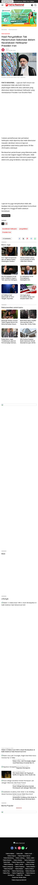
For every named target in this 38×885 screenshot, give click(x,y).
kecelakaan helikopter (9, 229)
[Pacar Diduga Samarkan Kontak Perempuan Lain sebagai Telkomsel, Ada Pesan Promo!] (19, 782)
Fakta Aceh (28, 853)
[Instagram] (19, 848)
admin (7, 49)
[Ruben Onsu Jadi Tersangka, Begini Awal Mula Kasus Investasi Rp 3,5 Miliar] (19, 757)
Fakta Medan (18, 860)
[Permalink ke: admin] (3, 49)
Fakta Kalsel (30, 862)
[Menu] (2, 5)
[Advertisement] (19, 115)
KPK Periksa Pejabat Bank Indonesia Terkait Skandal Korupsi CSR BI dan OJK (27, 341)
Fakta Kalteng (8, 864)
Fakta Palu (6, 871)
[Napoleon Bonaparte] (8, 767)
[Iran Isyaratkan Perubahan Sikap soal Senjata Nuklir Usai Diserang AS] (28, 288)
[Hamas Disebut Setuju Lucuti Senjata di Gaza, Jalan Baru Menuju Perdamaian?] (28, 251)
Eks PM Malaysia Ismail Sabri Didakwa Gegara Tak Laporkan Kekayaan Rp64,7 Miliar (9, 278)
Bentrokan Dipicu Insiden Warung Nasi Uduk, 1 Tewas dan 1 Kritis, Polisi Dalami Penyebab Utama (28, 322)
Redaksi (27, 875)
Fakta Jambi (19, 864)
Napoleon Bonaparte (23, 768)
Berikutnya (6, 215)
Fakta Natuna (30, 873)
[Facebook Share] (19, 238)
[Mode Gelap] (32, 5)
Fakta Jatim (30, 858)
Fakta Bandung (9, 858)
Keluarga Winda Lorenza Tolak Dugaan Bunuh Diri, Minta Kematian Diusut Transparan (9, 322)
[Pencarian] (35, 5)
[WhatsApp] (22, 848)
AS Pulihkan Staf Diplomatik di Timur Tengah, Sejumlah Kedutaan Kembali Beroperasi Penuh (7, 297)
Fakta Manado (30, 871)
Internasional (5, 33)
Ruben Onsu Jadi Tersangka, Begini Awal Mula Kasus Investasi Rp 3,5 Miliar (24, 762)
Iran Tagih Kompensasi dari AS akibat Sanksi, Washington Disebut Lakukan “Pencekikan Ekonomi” (8, 259)
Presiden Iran (6, 232)
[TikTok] (26, 848)
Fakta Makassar (29, 860)
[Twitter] (15, 848)
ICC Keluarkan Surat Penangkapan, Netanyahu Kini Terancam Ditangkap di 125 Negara (27, 278)
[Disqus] (19, 376)
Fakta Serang (29, 864)
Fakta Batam (7, 860)
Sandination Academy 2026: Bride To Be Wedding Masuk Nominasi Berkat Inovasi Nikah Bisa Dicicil (25, 798)
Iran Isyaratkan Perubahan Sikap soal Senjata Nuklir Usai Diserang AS (27, 297)
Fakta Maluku (30, 866)
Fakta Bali (6, 862)
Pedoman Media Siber (19, 877)
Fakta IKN (19, 853)
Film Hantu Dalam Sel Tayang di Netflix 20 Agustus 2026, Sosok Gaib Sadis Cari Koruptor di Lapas (24, 774)
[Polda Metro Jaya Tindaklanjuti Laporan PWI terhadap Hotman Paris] (9, 332)
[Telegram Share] (31, 238)
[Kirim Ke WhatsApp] (35, 238)
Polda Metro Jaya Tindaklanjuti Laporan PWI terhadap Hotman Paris (8, 341)
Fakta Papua (12, 856)
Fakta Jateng (20, 858)
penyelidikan (23, 229)
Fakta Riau (6, 873)
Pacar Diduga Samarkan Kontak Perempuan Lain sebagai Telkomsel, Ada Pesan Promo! (24, 787)
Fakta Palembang (17, 871)
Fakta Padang (19, 866)
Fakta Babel (19, 869)
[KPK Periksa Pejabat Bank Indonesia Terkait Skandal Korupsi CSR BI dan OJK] (28, 332)
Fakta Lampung (8, 866)
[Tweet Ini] (23, 238)
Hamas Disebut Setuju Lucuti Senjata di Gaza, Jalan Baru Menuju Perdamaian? (27, 259)
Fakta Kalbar (10, 853)
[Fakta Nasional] (15, 5)
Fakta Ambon (29, 869)
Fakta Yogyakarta (18, 873)
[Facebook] (12, 848)
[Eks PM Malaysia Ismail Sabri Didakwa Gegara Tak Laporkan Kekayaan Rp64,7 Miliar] (9, 270)
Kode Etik (20, 875)
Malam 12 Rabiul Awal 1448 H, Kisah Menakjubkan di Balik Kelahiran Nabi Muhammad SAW (18, 750)
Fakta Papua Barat (24, 856)
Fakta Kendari (8, 869)
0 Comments (7, 238)
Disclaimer (11, 875)
